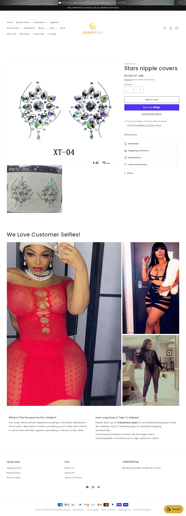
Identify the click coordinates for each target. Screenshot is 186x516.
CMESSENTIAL (48, 510)
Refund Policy (14, 473)
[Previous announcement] (8, 7)
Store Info (70, 473)
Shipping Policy (14, 468)
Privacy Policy (14, 477)
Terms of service (108, 510)
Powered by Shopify (62, 510)
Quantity (128, 84)
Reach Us (69, 468)
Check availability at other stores (144, 125)
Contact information (142, 510)
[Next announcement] (178, 7)
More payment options (152, 114)
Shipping (128, 80)
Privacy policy (93, 510)
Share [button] (130, 173)
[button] (40, 22)
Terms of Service (73, 477)
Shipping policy (124, 510)
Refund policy (78, 510)
